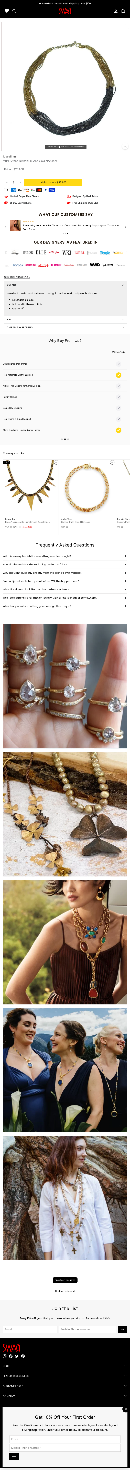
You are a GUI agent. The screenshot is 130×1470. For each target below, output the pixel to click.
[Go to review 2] (65, 233)
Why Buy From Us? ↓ (17, 277)
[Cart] (123, 11)
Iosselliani (10, 156)
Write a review (65, 1281)
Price (7, 169)
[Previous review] (5, 227)
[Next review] (125, 227)
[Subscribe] (14, 1456)
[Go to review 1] (63, 233)
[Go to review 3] (67, 233)
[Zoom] (125, 146)
